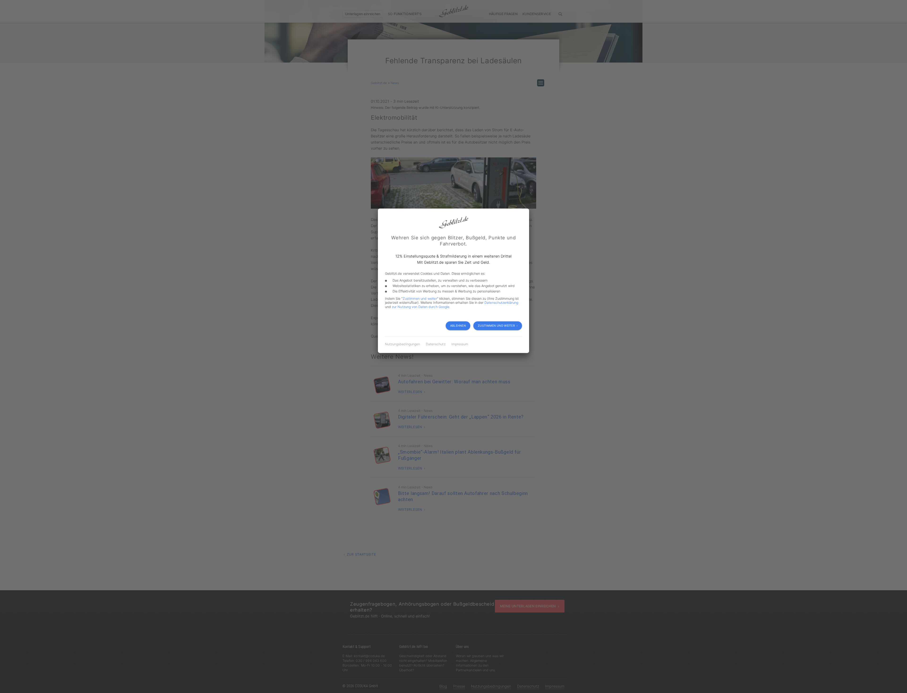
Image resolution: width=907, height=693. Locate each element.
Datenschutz (435, 344)
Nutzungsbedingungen (402, 344)
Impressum (459, 344)
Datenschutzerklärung (501, 302)
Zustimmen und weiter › (498, 325)
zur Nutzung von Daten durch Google (420, 307)
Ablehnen (458, 325)
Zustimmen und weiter (420, 298)
